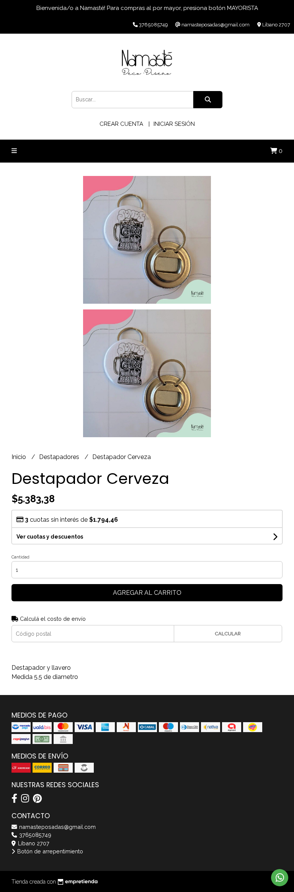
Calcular (228, 633)
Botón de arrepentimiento (49, 851)
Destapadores (60, 457)
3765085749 (34, 835)
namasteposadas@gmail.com (57, 827)
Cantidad (20, 557)
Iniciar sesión (174, 123)
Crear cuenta (121, 123)
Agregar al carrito (147, 592)
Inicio (19, 457)
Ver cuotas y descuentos (49, 537)
